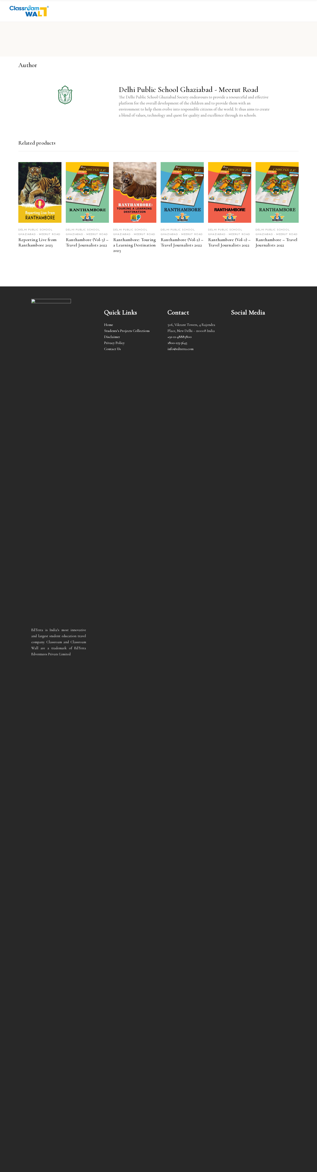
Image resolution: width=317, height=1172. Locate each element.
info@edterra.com (180, 349)
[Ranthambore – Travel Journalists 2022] (277, 192)
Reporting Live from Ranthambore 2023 (37, 242)
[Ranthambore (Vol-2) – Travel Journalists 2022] (182, 192)
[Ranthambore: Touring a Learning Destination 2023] (134, 192)
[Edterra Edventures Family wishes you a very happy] (239, 472)
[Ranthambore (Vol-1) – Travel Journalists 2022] (229, 192)
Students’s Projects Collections (127, 331)
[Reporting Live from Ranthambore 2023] (39, 192)
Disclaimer (112, 337)
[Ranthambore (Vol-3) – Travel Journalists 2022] (87, 192)
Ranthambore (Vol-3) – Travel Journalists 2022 (87, 242)
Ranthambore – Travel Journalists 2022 (276, 242)
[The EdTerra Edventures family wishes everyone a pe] (239, 746)
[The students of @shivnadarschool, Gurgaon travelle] (277, 885)
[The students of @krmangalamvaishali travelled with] (277, 508)
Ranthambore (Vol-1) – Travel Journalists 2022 (229, 242)
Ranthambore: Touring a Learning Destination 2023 (134, 245)
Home (108, 324)
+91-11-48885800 (180, 337)
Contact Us (112, 349)
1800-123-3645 (177, 343)
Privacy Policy (114, 343)
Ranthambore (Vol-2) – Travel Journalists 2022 (182, 242)
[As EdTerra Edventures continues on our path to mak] (258, 915)
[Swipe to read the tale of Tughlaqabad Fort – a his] (258, 448)
